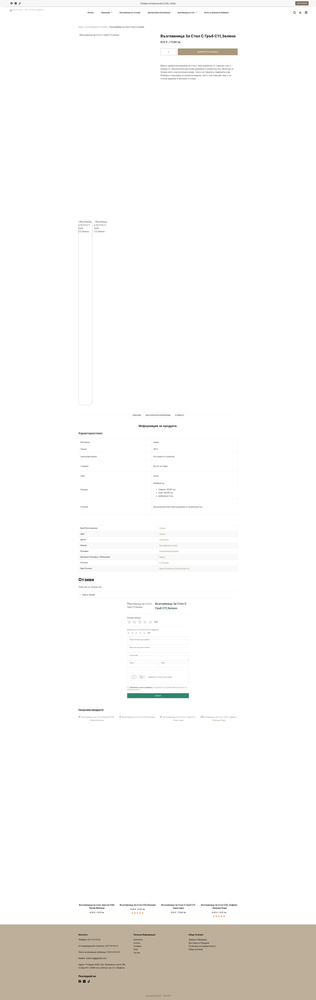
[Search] (294, 12)
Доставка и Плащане (199, 943)
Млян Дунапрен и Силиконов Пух (174, 568)
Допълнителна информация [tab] (158, 415)
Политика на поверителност (202, 946)
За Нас (137, 952)
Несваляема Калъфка (168, 551)
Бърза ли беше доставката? (140, 639)
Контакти (138, 939)
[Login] (300, 13)
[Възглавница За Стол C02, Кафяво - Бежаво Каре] (219, 807)
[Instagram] (16, 3)
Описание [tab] (136, 415)
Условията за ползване (163, 687)
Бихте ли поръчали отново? (140, 647)
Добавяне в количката (208, 52)
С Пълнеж (164, 562)
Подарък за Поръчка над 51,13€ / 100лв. (158, 3)
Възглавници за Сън (186, 12)
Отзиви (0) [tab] (179, 415)
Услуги (137, 943)
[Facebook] (11, 3)
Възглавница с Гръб (168, 545)
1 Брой (162, 528)
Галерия (137, 946)
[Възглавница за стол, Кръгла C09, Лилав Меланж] (96, 807)
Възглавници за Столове (130, 12)
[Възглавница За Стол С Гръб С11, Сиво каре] (178, 807)
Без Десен (164, 539)
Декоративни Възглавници (159, 12)
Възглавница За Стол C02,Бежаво (138, 905)
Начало (91, 12)
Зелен (162, 534)
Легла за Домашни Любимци (216, 12)
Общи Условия (196, 949)
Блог (136, 949)
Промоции (105, 12)
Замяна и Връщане (198, 939)
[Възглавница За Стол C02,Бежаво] (137, 807)
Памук (162, 557)
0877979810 (302, 3)
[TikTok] (20, 3)
